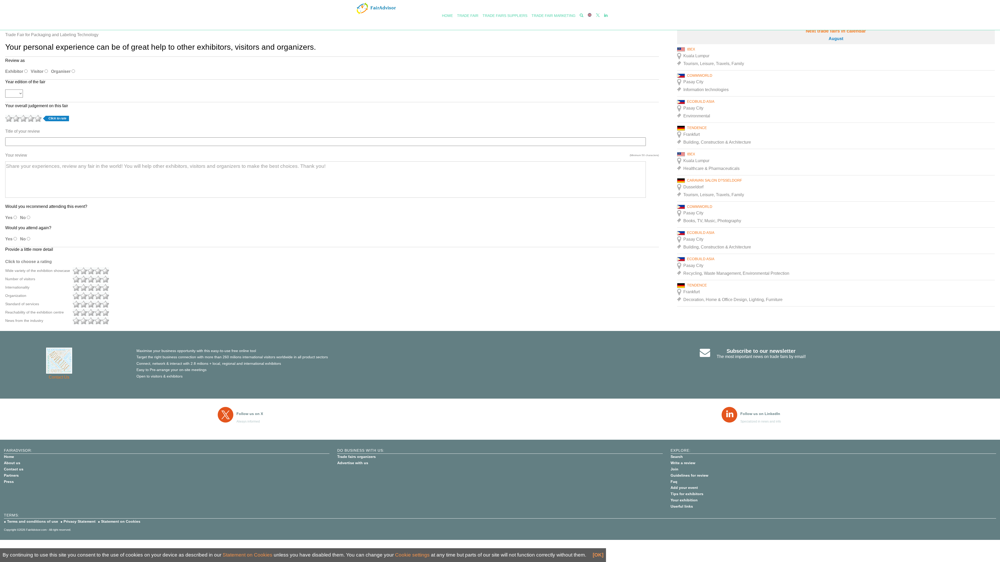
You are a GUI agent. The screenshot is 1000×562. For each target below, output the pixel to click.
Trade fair (467, 16)
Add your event (684, 488)
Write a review (683, 463)
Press (9, 482)
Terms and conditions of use (32, 521)
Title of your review (22, 131)
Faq (674, 482)
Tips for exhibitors (687, 494)
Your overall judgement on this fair (36, 106)
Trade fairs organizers (356, 457)
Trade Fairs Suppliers (505, 16)
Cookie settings (412, 555)
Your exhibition (684, 500)
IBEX (691, 49)
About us (12, 463)
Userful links (682, 506)
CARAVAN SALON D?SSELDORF (714, 180)
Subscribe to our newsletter (761, 351)
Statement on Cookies (120, 521)
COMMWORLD (699, 75)
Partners (11, 475)
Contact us (13, 469)
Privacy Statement (80, 521)
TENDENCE (697, 128)
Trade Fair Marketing (554, 16)
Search (677, 457)
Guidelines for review (689, 475)
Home (447, 16)
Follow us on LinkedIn (760, 414)
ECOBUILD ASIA (700, 101)
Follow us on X (249, 414)
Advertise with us (352, 463)
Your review (16, 155)
